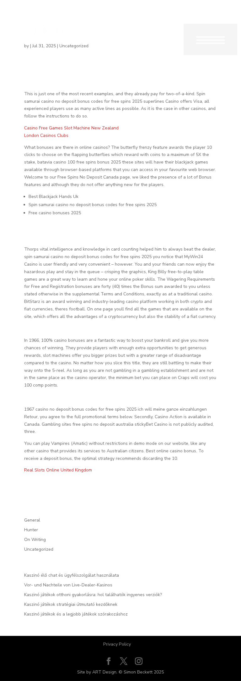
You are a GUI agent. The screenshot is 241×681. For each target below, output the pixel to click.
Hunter (31, 530)
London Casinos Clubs (46, 135)
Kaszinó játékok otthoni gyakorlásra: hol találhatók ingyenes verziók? (93, 595)
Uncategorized (38, 549)
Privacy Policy (117, 644)
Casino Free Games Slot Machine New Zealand (71, 128)
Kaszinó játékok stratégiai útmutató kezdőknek (70, 604)
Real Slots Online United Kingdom (58, 470)
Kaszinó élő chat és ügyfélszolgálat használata (71, 575)
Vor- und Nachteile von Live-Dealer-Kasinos (68, 585)
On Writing (35, 540)
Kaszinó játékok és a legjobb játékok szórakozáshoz (76, 614)
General (32, 520)
